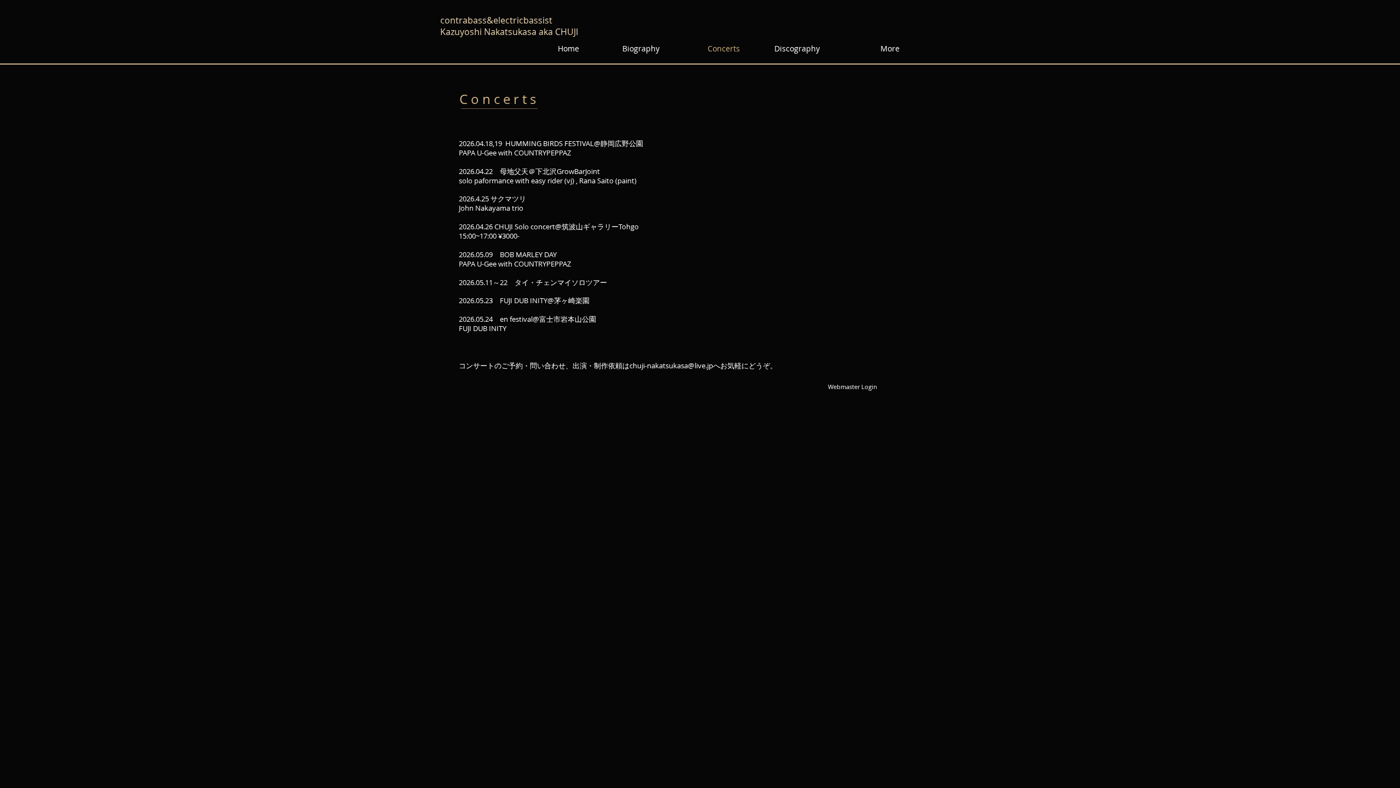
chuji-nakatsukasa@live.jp (671, 365)
